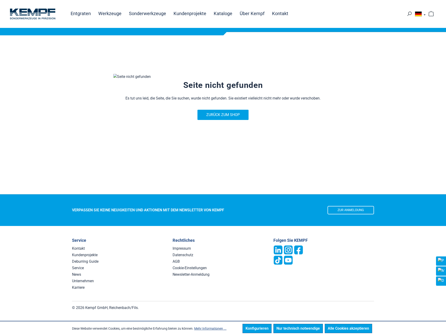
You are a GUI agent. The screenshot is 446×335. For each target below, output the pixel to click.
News (76, 274)
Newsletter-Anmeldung (191, 274)
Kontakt (78, 248)
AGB (176, 261)
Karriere (78, 287)
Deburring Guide (85, 261)
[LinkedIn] (278, 249)
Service (78, 268)
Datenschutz (183, 255)
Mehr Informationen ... (210, 328)
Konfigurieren (257, 328)
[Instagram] (288, 249)
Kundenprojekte (85, 255)
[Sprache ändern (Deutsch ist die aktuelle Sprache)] (420, 15)
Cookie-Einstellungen (190, 268)
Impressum (182, 248)
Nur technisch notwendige (298, 328)
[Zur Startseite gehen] (32, 14)
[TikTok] (278, 260)
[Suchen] (409, 13)
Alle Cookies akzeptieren (348, 328)
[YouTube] (288, 260)
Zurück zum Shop (223, 115)
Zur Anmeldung (351, 210)
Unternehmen (83, 281)
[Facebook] (298, 249)
